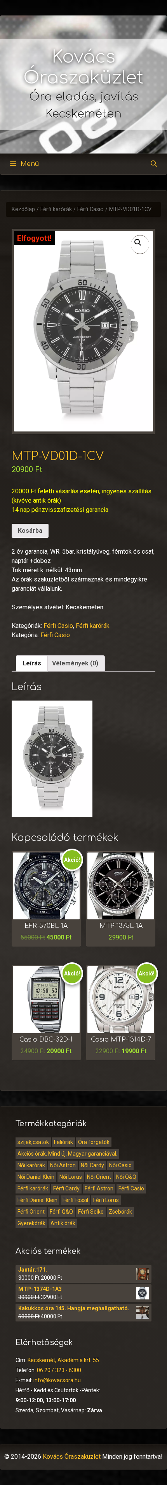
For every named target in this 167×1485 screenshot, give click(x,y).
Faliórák (63, 1142)
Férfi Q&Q (61, 1212)
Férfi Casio (90, 209)
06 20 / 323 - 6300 (59, 1370)
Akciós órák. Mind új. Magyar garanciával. (67, 1154)
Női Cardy (92, 1165)
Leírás (32, 663)
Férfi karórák (56, 209)
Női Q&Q (126, 1177)
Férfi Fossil (75, 1200)
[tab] (32, 663)
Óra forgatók (94, 1142)
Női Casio (120, 1165)
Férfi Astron (99, 1188)
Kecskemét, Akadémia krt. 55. (64, 1360)
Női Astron (63, 1165)
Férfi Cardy (66, 1188)
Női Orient (99, 1177)
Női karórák (31, 1165)
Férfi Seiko (91, 1212)
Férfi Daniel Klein (37, 1200)
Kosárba (30, 530)
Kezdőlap (23, 209)
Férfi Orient (31, 1212)
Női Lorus (70, 1177)
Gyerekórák (31, 1223)
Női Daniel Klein (35, 1177)
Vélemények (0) (75, 663)
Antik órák (62, 1223)
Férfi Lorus (106, 1200)
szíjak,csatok (33, 1142)
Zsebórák (120, 1212)
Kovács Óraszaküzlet (72, 1456)
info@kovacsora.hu (57, 1380)
